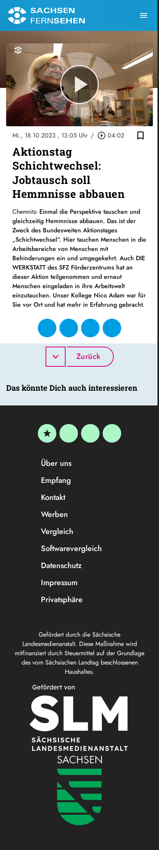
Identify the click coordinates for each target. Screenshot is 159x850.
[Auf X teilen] (68, 328)
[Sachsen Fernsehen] (46, 15)
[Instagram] (90, 433)
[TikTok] (112, 433)
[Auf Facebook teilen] (47, 328)
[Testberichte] (47, 433)
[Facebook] (68, 433)
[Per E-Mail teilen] (112, 328)
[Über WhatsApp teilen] (90, 328)
